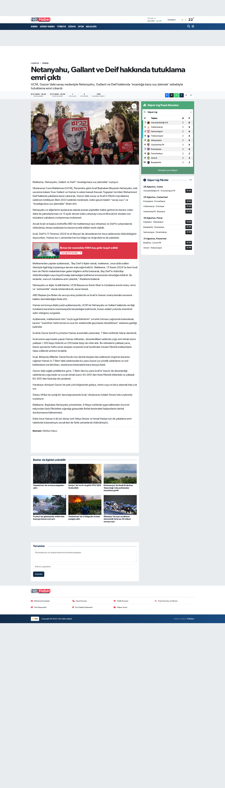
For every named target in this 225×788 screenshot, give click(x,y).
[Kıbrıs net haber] (40, 20)
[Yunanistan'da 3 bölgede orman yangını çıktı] (84, 505)
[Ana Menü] (192, 26)
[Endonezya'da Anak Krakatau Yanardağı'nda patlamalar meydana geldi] (120, 474)
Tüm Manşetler (40, 607)
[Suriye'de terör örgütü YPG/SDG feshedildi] (84, 474)
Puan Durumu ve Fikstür (168, 601)
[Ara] (189, 26)
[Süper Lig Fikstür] (190, 180)
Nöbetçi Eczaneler (42, 601)
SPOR (81, 26)
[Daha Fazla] (181, 95)
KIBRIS (34, 26)
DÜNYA (72, 26)
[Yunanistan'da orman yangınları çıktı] (49, 474)
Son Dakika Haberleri (84, 607)
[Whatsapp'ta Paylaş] (176, 95)
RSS (36, 619)
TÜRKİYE (61, 26)
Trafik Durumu (122, 601)
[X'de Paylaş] (171, 95)
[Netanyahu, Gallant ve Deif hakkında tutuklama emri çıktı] (85, 133)
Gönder (39, 574)
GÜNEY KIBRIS (47, 26)
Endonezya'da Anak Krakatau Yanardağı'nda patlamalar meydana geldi (118, 487)
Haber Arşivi (122, 607)
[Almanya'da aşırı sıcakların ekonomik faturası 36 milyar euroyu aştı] (120, 505)
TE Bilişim (190, 619)
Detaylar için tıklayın (167, 170)
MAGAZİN (91, 26)
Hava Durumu (81, 601)
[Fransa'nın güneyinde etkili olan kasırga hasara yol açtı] (49, 505)
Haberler (35, 63)
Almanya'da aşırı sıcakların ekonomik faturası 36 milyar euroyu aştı (117, 519)
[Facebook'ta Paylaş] (167, 95)
